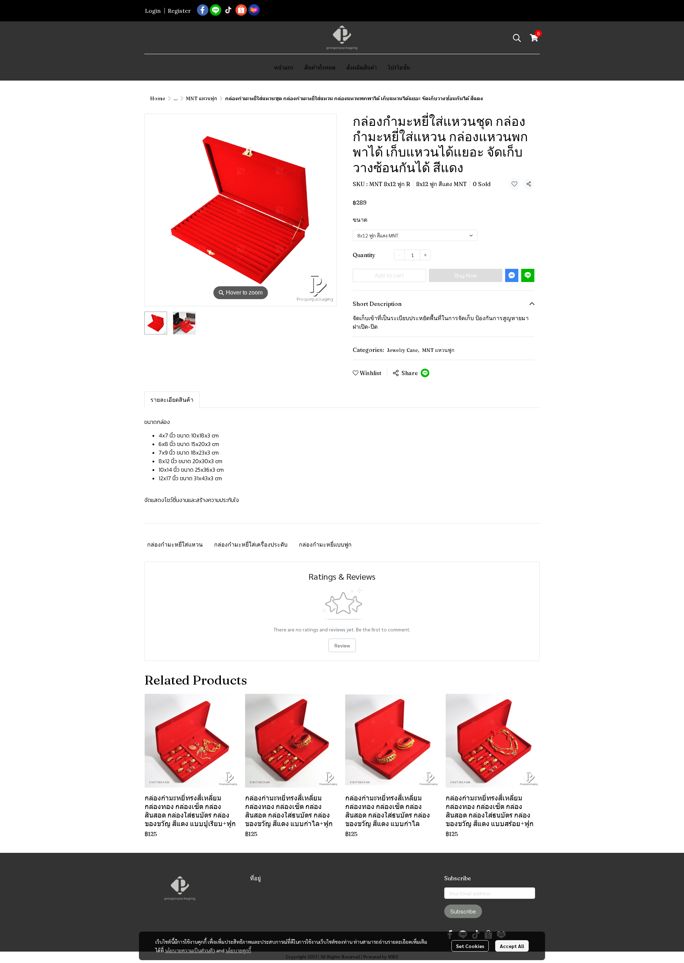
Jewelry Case (403, 350)
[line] (215, 10)
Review (342, 645)
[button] (517, 38)
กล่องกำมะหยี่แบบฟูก (325, 544)
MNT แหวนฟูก (201, 98)
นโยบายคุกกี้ (238, 950)
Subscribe (463, 911)
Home (157, 98)
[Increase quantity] (425, 255)
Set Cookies (470, 946)
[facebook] (202, 10)
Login (153, 10)
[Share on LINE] (425, 373)
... (175, 98)
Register (179, 10)
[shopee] (241, 10)
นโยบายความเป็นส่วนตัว (190, 950)
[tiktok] (228, 10)
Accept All (512, 946)
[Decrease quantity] (399, 255)
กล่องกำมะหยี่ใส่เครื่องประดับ (250, 544)
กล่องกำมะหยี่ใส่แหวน (175, 544)
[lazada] (254, 10)
